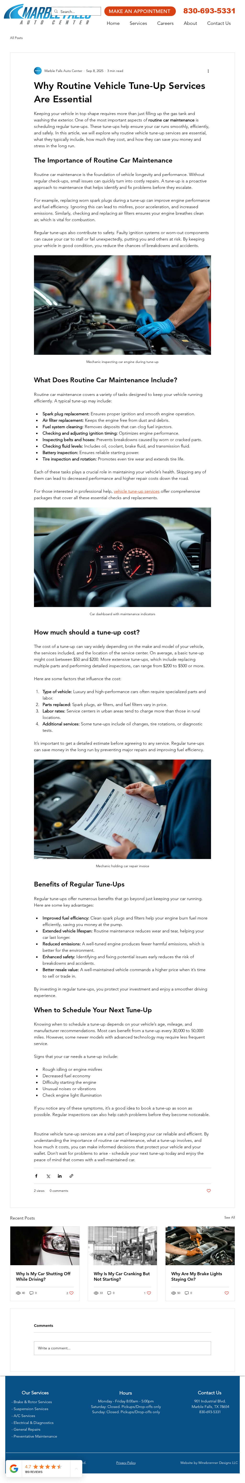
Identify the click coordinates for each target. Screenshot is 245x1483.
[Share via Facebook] (36, 1176)
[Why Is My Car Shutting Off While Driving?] (44, 1245)
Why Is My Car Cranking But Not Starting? (122, 1276)
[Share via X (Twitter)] (48, 1176)
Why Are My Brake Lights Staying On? (196, 1276)
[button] (141, 23)
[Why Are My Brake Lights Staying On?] (200, 1245)
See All (229, 1217)
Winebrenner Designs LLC (218, 1463)
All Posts (16, 38)
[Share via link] (71, 1176)
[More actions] (208, 71)
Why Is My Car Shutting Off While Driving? (43, 1276)
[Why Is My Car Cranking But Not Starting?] (122, 1245)
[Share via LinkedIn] (59, 1176)
